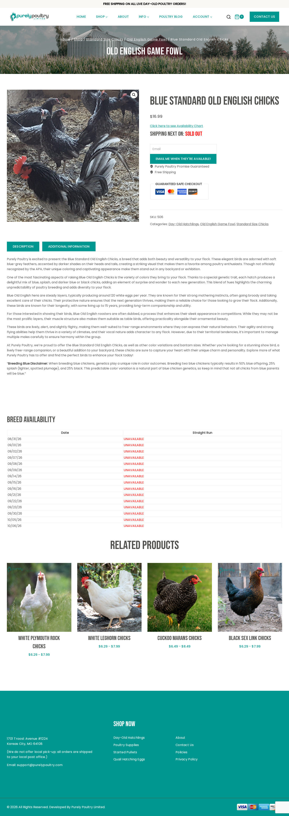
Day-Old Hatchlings (183, 224)
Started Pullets (125, 752)
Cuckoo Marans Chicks (179, 638)
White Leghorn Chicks (109, 638)
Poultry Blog (171, 16)
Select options (39, 667)
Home (81, 16)
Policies (181, 752)
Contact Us (264, 16)
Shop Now (124, 724)
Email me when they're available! (183, 159)
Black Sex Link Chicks (250, 638)
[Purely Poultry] (29, 17)
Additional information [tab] (68, 246)
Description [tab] (23, 246)
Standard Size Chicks (253, 224)
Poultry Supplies (126, 745)
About (123, 16)
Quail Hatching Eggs (129, 759)
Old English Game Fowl (145, 51)
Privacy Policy (187, 759)
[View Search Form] (229, 17)
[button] (133, 94)
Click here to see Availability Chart (176, 126)
